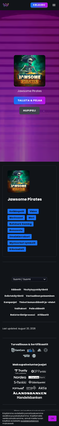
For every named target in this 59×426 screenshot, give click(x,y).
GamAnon (46, 350)
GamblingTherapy (26, 356)
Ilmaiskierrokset (19, 236)
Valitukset (20, 308)
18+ (34, 356)
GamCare (18, 350)
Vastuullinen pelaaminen (40, 295)
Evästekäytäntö (14, 295)
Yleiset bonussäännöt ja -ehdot (37, 302)
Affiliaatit (43, 314)
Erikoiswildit (16, 249)
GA (39, 350)
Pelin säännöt (37, 308)
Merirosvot (16, 217)
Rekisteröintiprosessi (22, 314)
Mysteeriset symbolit (22, 242)
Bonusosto (15, 230)
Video (33, 211)
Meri (31, 217)
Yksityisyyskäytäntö (36, 289)
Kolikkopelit (16, 211)
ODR (31, 350)
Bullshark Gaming (20, 224)
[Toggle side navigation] (54, 5)
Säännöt (16, 289)
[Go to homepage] (6, 5)
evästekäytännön (30, 420)
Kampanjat (10, 302)
